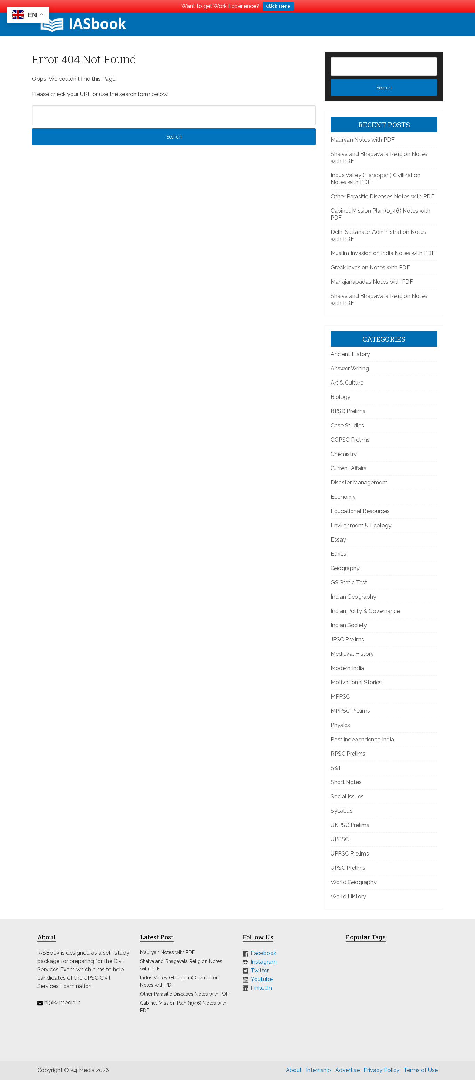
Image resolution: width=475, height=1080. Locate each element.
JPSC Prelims (347, 639)
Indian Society (349, 625)
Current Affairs (349, 468)
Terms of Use (421, 1070)
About (294, 1070)
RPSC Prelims (348, 753)
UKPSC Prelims (350, 825)
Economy (343, 497)
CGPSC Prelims (350, 439)
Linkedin (261, 987)
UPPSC (340, 839)
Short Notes (346, 782)
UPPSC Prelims (350, 853)
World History (348, 896)
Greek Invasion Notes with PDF (370, 267)
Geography (345, 568)
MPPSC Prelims (350, 711)
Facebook (263, 953)
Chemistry (344, 454)
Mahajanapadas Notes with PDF (372, 281)
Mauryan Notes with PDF (363, 139)
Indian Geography (353, 596)
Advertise (347, 1070)
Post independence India (362, 739)
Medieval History (352, 654)
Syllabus (342, 810)
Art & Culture (347, 382)
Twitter (260, 970)
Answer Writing (350, 368)
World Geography (354, 882)
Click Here (278, 6)
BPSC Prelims (348, 411)
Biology (341, 397)
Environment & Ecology (361, 525)
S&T (336, 768)
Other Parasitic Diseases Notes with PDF (382, 196)
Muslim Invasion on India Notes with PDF (383, 253)
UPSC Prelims (348, 868)
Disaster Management (359, 482)
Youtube (262, 979)
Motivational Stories (356, 682)
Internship (318, 1070)
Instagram (264, 962)
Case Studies (347, 425)
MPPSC (340, 696)
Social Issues (347, 796)
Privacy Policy (382, 1070)
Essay (338, 539)
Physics (340, 725)
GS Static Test (349, 582)
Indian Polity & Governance (365, 611)
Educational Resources (360, 511)
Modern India (347, 668)
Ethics (338, 554)
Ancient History (350, 354)
